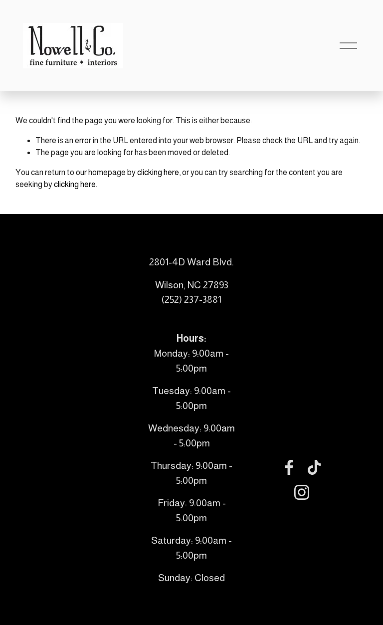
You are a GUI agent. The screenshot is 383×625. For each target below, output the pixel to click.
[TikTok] (314, 467)
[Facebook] (289, 467)
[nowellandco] (302, 492)
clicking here (158, 172)
